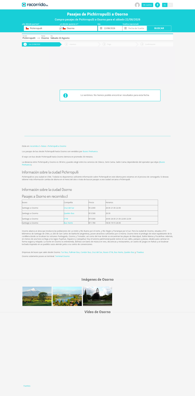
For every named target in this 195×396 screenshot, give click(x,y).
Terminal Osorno (62, 256)
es (165, 5)
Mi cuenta (147, 5)
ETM (66, 218)
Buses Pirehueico (90, 151)
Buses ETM (108, 252)
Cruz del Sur (69, 208)
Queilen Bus (69, 213)
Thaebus (140, 252)
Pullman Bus (74, 252)
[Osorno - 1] (97, 296)
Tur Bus (64, 252)
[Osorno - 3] (37, 296)
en (170, 5)
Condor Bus (86, 252)
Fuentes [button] (26, 386)
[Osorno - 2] (67, 296)
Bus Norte (68, 223)
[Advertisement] (32, 93)
